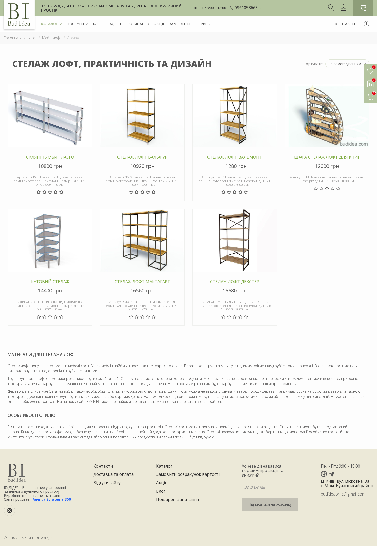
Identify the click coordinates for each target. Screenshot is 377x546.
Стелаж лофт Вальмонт (234, 157)
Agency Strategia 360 (52, 499)
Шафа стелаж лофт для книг (327, 157)
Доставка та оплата (113, 474)
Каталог (49, 23)
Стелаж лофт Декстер (234, 282)
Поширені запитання (177, 499)
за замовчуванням (345, 63)
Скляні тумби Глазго (50, 157)
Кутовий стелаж (50, 282)
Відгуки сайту (107, 483)
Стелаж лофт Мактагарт (142, 282)
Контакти (345, 23)
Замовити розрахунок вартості (188, 474)
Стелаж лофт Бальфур (142, 157)
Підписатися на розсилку (270, 504)
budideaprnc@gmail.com (343, 494)
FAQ (111, 23)
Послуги (75, 23)
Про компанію (134, 23)
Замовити (179, 23)
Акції (159, 23)
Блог (97, 23)
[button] (248, 8)
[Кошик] (363, 8)
